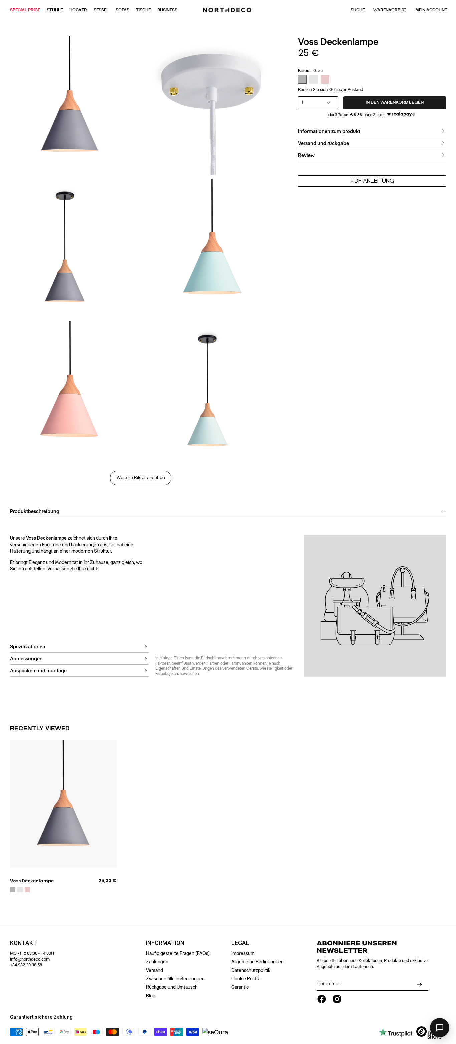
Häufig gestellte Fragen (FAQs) (178, 953)
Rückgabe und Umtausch (172, 987)
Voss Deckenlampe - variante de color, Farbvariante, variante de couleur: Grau (12, 889)
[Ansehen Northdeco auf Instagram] (337, 999)
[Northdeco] (228, 10)
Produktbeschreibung (34, 511)
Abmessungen (26, 659)
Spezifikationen (27, 647)
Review (306, 155)
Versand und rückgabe (323, 143)
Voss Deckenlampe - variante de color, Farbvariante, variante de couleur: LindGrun (20, 889)
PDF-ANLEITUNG (372, 181)
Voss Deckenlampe (32, 881)
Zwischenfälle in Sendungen (175, 978)
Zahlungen (157, 961)
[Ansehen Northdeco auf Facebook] (322, 999)
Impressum (243, 953)
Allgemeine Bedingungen (257, 961)
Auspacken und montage (38, 671)
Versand (154, 970)
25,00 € (108, 881)
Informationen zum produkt (329, 131)
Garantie (240, 987)
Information (165, 942)
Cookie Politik (245, 978)
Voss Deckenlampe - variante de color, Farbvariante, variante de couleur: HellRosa (27, 889)
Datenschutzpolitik (250, 970)
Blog (150, 995)
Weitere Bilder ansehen (141, 478)
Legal (240, 942)
